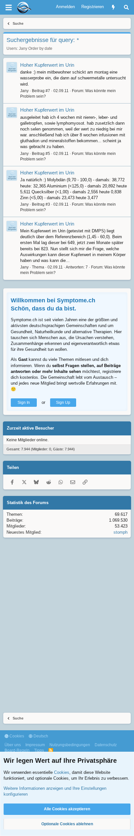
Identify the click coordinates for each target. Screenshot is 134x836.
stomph (120, 532)
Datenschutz (106, 745)
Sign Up (63, 402)
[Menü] (8, 7)
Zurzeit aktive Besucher (30, 428)
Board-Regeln (17, 750)
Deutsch (40, 736)
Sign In (24, 402)
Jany (23, 48)
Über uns (13, 745)
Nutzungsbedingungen (69, 745)
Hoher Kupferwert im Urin (47, 65)
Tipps (39, 750)
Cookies (16, 736)
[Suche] (126, 7)
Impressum (35, 745)
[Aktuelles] (113, 7)
